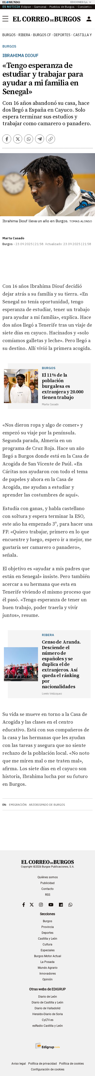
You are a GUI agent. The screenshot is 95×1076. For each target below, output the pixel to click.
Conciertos (85, 6)
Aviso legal (18, 1063)
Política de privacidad (42, 1063)
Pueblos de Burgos (62, 6)
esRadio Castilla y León (47, 1025)
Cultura (47, 944)
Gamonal (40, 6)
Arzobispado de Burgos (47, 804)
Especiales (48, 950)
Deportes (47, 933)
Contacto (47, 889)
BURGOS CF (42, 35)
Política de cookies (71, 1063)
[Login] (89, 19)
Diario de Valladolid (47, 1008)
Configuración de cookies (47, 1069)
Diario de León (47, 996)
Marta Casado (13, 238)
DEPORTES (62, 35)
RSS (47, 894)
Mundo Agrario (47, 967)
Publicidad (47, 883)
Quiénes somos (48, 877)
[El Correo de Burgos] (47, 19)
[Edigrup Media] (47, 1046)
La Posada (47, 962)
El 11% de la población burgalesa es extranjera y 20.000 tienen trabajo (62, 386)
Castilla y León (47, 938)
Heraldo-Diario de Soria (47, 1014)
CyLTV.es (47, 1020)
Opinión (47, 979)
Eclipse (26, 6)
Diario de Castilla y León (47, 1002)
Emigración (18, 804)
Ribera (24, 35)
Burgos (9, 35)
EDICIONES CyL (79, 2)
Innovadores (47, 973)
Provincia (47, 927)
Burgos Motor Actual (47, 956)
